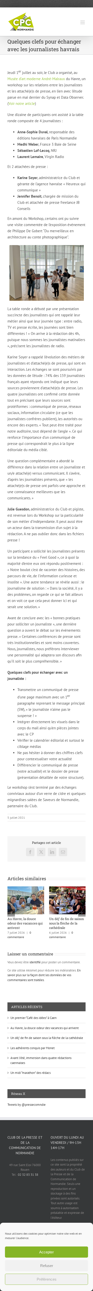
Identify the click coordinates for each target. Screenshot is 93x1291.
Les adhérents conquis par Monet (32, 1048)
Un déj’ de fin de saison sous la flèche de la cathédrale (66, 923)
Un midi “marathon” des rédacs (30, 1073)
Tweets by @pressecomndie (26, 1105)
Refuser (46, 1266)
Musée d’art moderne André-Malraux (36, 78)
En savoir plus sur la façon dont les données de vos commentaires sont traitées (44, 975)
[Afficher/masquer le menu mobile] (83, 22)
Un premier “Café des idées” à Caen (33, 1018)
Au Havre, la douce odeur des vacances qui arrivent (25, 923)
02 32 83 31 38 (28, 1175)
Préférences (47, 1279)
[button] (11, 913)
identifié (35, 962)
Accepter (46, 1252)
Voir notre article (21, 103)
